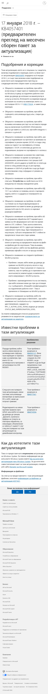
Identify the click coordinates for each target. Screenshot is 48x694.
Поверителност (18, 683)
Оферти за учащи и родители (11, 573)
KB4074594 (31, 412)
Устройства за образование (10, 556)
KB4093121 (31, 353)
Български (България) (12, 671)
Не (30, 492)
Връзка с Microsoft (8, 683)
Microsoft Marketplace (9, 637)
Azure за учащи (7, 577)
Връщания (5, 531)
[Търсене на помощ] (8, 3)
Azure (4, 594)
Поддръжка (7, 8)
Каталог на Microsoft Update (21, 467)
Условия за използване (30, 683)
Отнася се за (8, 56)
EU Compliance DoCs (32, 687)
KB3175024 (28, 104)
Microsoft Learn (7, 626)
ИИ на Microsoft (7, 587)
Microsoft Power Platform (9, 640)
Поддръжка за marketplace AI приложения (14, 630)
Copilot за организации (9, 503)
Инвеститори (6, 665)
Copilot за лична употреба (10, 507)
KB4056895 (19, 75)
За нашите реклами (19, 687)
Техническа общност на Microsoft (12, 633)
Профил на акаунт (8, 524)
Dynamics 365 (6, 598)
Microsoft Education (8, 552)
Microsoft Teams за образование (12, 559)
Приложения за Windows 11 (10, 514)
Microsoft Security (8, 591)
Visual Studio (6, 647)
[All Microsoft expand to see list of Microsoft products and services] (2, 3)
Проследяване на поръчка (10, 535)
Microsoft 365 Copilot (8, 609)
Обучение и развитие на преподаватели (14, 570)
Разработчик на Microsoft (10, 622)
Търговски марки (7, 687)
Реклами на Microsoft (9, 605)
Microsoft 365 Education (9, 563)
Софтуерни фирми (8, 644)
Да (17, 492)
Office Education (7, 566)
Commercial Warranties (9, 542)
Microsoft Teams (7, 612)
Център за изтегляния (9, 528)
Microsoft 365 (6, 510)
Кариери (5, 658)
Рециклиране (6, 538)
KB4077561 (31, 394)
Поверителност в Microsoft (10, 661)
